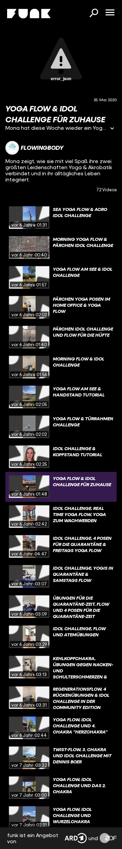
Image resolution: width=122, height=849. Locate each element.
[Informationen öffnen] (112, 129)
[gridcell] (61, 217)
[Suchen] (93, 13)
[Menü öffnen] (110, 12)
